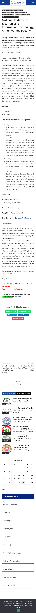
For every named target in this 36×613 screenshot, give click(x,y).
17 (4, 479)
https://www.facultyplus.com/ (18, 384)
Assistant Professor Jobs (8, 12)
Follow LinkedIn (24, 315)
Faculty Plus (26, 14)
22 (27, 479)
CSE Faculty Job (18, 14)
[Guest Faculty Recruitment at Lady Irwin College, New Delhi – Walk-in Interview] (7, 421)
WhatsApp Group (11, 311)
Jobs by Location (6, 16)
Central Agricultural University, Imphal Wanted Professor (21, 438)
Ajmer (10, 10)
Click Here (17, 297)
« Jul (3, 489)
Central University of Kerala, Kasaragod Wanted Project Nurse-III (22, 410)
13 (19, 475)
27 (19, 483)
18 (9, 479)
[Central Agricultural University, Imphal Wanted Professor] (7, 438)
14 (23, 475)
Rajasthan (4, 7)
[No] (34, 606)
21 (23, 479)
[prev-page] (3, 455)
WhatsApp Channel (24, 311)
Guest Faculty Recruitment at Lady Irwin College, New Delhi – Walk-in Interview (22, 419)
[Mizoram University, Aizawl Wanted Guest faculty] (7, 401)
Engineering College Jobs (8, 14)
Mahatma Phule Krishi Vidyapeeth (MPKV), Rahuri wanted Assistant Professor (22, 429)
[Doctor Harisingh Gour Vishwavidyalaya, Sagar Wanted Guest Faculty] (7, 449)
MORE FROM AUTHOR (23, 393)
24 (4, 483)
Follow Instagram (18, 318)
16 (32, 475)
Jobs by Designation (17, 10)
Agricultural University (5, 441)
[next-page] (6, 455)
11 (9, 475)
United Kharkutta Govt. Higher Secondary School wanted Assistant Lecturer (10, 369)
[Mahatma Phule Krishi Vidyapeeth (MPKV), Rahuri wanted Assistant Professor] (7, 430)
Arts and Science (6, 425)
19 (14, 479)
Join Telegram (12, 315)
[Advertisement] (18, 340)
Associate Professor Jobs (20, 12)
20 (19, 479)
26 (14, 483)
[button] (3, 2)
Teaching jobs (15, 16)
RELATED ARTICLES (9, 393)
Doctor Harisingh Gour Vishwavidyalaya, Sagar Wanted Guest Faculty (20, 447)
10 (4, 475)
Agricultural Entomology (5, 433)
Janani (5, 34)
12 (14, 475)
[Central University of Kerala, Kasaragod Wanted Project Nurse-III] (7, 410)
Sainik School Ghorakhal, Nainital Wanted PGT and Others (26, 368)
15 (27, 475)
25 (9, 483)
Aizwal (4, 404)
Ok (18, 610)
